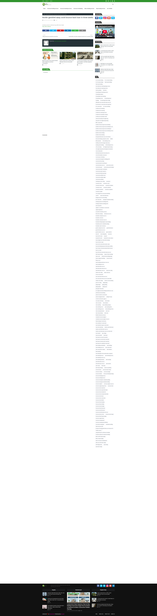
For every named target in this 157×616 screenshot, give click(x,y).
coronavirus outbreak (107, 187)
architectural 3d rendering (100, 110)
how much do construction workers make (103, 244)
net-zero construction (99, 274)
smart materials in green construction (102, 325)
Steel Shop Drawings (99, 367)
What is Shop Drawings (99, 438)
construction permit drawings (109, 167)
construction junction (109, 165)
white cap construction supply (101, 442)
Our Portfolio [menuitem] (109, 8)
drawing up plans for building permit (102, 201)
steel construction (108, 347)
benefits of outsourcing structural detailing (103, 124)
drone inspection (98, 205)
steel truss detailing (107, 367)
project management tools (100, 296)
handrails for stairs (99, 238)
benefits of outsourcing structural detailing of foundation (103, 129)
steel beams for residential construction (102, 343)
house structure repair (99, 242)
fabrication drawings (99, 213)
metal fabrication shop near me (101, 268)
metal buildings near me (100, 264)
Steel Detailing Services (109, 355)
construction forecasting (100, 161)
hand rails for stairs (99, 236)
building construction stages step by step (103, 142)
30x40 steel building (99, 84)
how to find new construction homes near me (103, 252)
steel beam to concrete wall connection (102, 339)
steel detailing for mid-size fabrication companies (104, 353)
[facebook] (106, 1)
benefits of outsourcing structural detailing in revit (104, 126)
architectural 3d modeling (100, 108)
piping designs (98, 284)
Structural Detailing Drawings (109, 373)
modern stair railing (99, 272)
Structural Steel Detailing (100, 402)
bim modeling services (106, 140)
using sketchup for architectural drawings (103, 432)
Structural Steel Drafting (100, 404)
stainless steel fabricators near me (102, 329)
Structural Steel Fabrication (100, 408)
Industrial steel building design (107, 256)
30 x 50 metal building (99, 82)
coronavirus (108, 181)
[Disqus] (67, 118)
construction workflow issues (101, 175)
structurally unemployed (100, 424)
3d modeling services (99, 98)
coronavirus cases (106, 183)
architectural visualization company (102, 114)
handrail (105, 236)
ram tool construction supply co (101, 298)
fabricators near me (107, 213)
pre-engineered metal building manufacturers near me (104, 291)
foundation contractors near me (101, 219)
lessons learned (109, 258)
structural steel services (100, 414)
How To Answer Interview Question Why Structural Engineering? (104, 248)
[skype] (114, 1)
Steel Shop (103, 365)
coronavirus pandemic (99, 189)
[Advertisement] (67, 152)
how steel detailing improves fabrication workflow (104, 246)
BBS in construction (99, 122)
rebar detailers (105, 302)
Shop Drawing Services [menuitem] (100, 8)
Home (44, 14)
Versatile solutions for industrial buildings (103, 434)
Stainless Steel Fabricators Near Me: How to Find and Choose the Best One (107, 71)
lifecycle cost (98, 260)
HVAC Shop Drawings (99, 254)
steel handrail (108, 363)
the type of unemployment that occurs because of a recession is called (104, 428)
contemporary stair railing (100, 181)
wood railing (106, 444)
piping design (105, 282)
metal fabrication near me (100, 266)
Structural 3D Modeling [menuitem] (78, 8)
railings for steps (109, 296)
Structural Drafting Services (100, 377)
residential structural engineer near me (102, 319)
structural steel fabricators (100, 410)
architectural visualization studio (101, 116)
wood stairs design (99, 446)
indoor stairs (98, 256)
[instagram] (110, 1)
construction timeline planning (101, 173)
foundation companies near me (101, 215)
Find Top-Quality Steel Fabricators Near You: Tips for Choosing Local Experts (107, 58)
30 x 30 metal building (99, 80)
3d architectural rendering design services (103, 86)
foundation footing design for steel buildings (103, 221)
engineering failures (99, 209)
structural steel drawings (100, 406)
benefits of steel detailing (100, 134)
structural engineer (99, 383)
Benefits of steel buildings (100, 132)
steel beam (105, 335)
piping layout (105, 286)
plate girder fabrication (100, 288)
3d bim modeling (98, 90)
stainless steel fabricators (109, 327)
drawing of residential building (108, 199)
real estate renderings (99, 300)
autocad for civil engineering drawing (102, 120)
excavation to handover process (101, 211)
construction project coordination (101, 169)
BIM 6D (111, 138)
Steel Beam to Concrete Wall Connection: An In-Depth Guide (106, 64)
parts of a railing (98, 282)
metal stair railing (109, 270)
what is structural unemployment (101, 440)
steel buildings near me (100, 347)
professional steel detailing (100, 292)
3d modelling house (108, 98)
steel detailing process (99, 355)
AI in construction (99, 106)
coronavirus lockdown (109, 185)
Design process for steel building (101, 197)
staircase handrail (99, 335)
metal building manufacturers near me (102, 262)
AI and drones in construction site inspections (103, 104)
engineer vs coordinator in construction (102, 207)
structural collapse (99, 371)
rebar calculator (98, 302)
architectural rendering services (101, 112)
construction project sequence (101, 171)
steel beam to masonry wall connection (102, 341)
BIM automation (98, 140)
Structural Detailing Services (100, 375)
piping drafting (104, 284)
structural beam (98, 369)
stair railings (104, 333)
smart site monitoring (99, 327)
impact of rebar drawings (108, 254)
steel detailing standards (100, 359)
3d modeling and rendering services (102, 92)
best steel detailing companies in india (102, 138)
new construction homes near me (101, 276)
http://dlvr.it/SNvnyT (46, 26)
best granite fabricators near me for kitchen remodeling (103, 137)
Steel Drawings (108, 359)
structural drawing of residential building (103, 381)
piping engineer (98, 286)
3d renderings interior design (105, 100)
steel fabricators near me (100, 363)
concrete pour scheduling (100, 157)
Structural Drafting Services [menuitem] (52, 8)
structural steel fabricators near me (102, 412)
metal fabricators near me (100, 270)
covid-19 (97, 195)
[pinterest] (112, 1)
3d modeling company (99, 94)
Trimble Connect (98, 430)
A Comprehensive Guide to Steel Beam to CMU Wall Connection (107, 51)
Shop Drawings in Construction (101, 321)
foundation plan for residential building (102, 223)
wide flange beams (99, 444)
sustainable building (109, 424)
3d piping (97, 100)
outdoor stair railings (99, 280)
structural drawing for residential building (103, 379)
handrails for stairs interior (108, 238)
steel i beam (98, 365)
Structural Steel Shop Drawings (101, 416)
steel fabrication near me (100, 361)
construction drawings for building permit (103, 159)
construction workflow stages (101, 177)
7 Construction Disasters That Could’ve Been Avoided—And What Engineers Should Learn (85, 62)
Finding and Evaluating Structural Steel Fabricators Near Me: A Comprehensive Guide (56, 600)
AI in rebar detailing (106, 106)
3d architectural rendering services (102, 88)
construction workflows (100, 179)
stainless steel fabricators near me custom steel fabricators (104, 331)
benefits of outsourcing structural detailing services (104, 130)
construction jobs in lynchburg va (101, 163)
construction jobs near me (100, 165)
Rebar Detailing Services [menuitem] (89, 8)
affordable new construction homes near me (103, 102)
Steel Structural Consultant (48, 20)
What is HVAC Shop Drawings (100, 436)
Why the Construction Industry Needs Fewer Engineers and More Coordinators (50, 62)
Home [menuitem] (44, 8)
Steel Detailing (98, 351)
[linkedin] (113, 586)
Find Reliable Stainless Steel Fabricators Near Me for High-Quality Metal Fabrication (56, 607)
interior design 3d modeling (100, 258)
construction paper (99, 167)
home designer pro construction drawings (103, 240)
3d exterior (105, 90)
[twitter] (108, 1)
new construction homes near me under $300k (103, 278)
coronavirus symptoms (109, 189)
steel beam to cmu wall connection (102, 337)
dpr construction (98, 199)
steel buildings (109, 345)
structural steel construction (100, 398)
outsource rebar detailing (109, 280)
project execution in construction (101, 294)
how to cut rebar (98, 250)
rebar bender (107, 300)
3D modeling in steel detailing (101, 96)
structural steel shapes (110, 414)
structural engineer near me (109, 383)
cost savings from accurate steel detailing (103, 193)
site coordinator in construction (101, 323)
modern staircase (107, 272)
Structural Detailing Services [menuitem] (66, 8)
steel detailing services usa (100, 357)
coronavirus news (99, 187)
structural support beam (100, 418)
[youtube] (109, 18)
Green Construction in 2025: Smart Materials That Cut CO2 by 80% (67, 61)
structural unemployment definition (102, 422)
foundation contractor (99, 217)
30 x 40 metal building (108, 80)
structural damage (107, 371)
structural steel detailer (100, 400)
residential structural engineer (101, 317)
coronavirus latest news (100, 185)
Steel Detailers (109, 349)
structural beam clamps (107, 369)
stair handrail (98, 333)
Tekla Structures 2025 (99, 426)
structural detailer (99, 373)
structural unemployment (100, 420)
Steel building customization (100, 345)
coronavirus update (99, 191)
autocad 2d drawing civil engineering (102, 118)
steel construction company (100, 349)
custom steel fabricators (104, 195)
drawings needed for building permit (102, 203)
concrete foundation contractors (101, 155)
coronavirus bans (99, 183)
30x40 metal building (108, 82)
